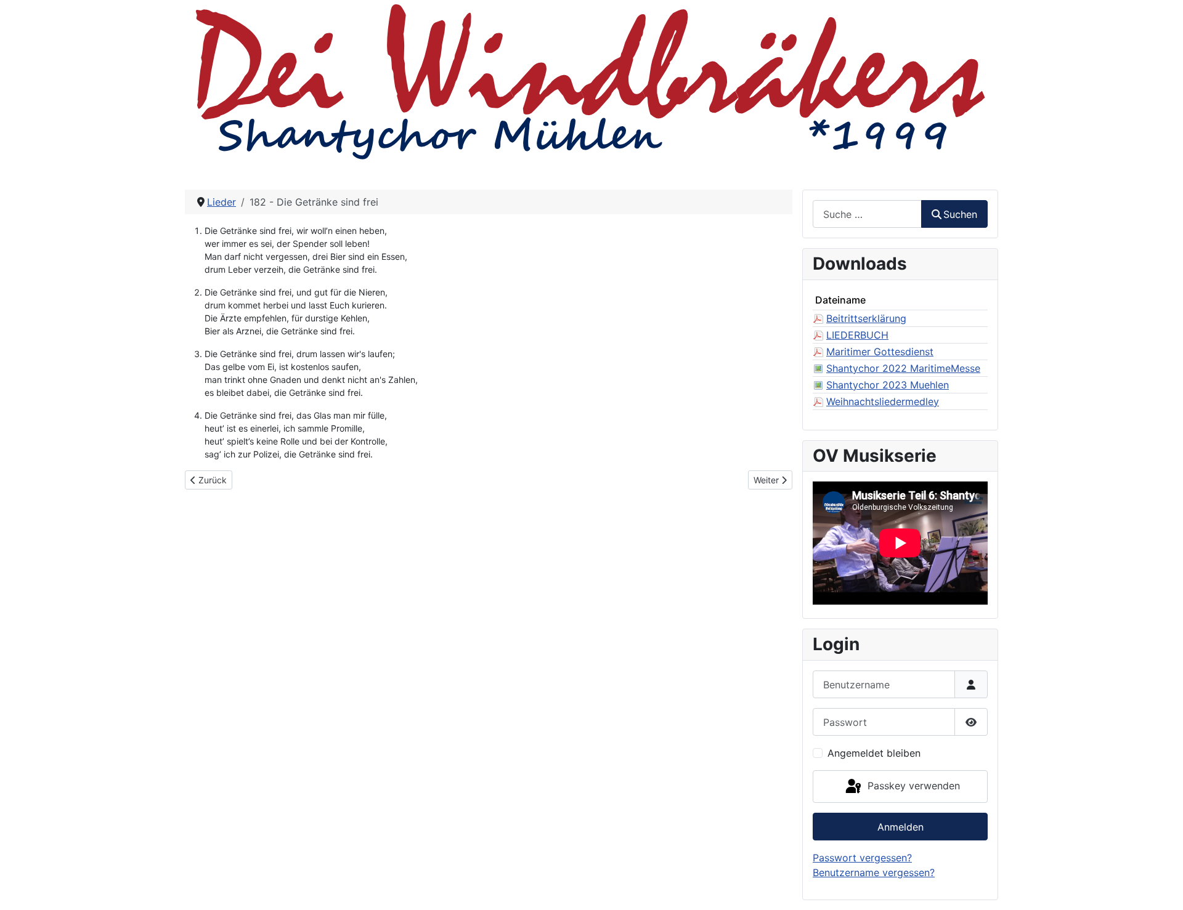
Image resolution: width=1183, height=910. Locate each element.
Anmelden (900, 827)
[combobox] (867, 214)
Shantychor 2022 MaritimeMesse (903, 368)
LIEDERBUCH (857, 335)
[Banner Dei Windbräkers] (591, 80)
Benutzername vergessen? (874, 872)
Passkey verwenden (912, 785)
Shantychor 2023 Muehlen (887, 385)
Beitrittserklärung (866, 318)
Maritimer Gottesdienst (879, 351)
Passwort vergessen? (862, 858)
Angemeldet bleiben (874, 753)
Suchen (960, 214)
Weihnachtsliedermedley (882, 401)
